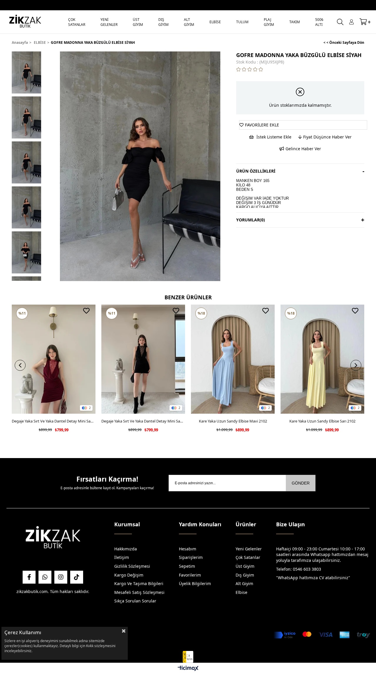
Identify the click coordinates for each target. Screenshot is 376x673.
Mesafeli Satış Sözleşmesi (139, 592)
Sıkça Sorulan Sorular (135, 601)
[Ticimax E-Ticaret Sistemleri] (188, 669)
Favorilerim (190, 575)
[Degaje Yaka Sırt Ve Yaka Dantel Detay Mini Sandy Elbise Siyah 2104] (143, 359)
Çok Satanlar (248, 557)
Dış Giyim (245, 575)
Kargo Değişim (128, 575)
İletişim (121, 557)
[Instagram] (60, 577)
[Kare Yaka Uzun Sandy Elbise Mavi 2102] (233, 359)
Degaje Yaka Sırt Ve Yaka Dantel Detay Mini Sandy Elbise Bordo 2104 (53, 421)
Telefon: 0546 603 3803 (298, 569)
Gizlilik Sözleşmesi (132, 566)
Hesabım (187, 549)
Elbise (241, 592)
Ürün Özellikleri (255, 171)
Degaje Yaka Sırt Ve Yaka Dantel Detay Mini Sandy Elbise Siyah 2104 (143, 421)
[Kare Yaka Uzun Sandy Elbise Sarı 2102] (322, 359)
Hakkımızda (125, 549)
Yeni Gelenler (249, 549)
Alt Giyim (244, 583)
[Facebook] (29, 577)
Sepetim (187, 566)
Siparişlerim (191, 557)
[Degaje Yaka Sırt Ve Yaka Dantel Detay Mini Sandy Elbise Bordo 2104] (53, 359)
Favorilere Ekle (86, 311)
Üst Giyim (245, 566)
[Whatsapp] (44, 577)
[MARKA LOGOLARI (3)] (53, 539)
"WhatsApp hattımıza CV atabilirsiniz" (313, 577)
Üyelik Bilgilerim (195, 583)
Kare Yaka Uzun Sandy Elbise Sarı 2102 (322, 421)
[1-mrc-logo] (188, 657)
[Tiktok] (76, 577)
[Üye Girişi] (351, 21)
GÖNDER (301, 483)
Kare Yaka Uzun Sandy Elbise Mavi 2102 (233, 421)
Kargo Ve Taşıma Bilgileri (138, 583)
